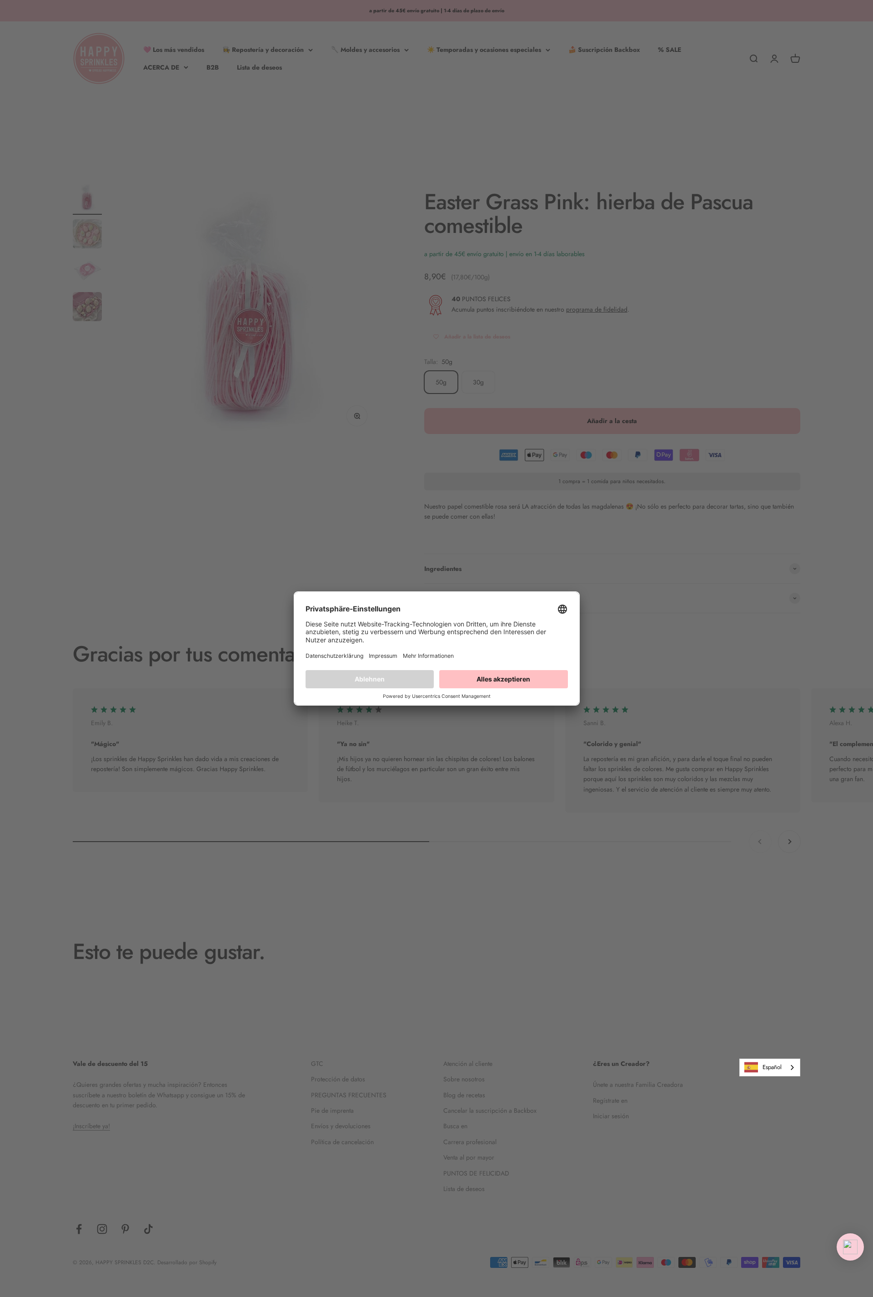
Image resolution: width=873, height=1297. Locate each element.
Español (772, 1067)
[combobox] (769, 1067)
